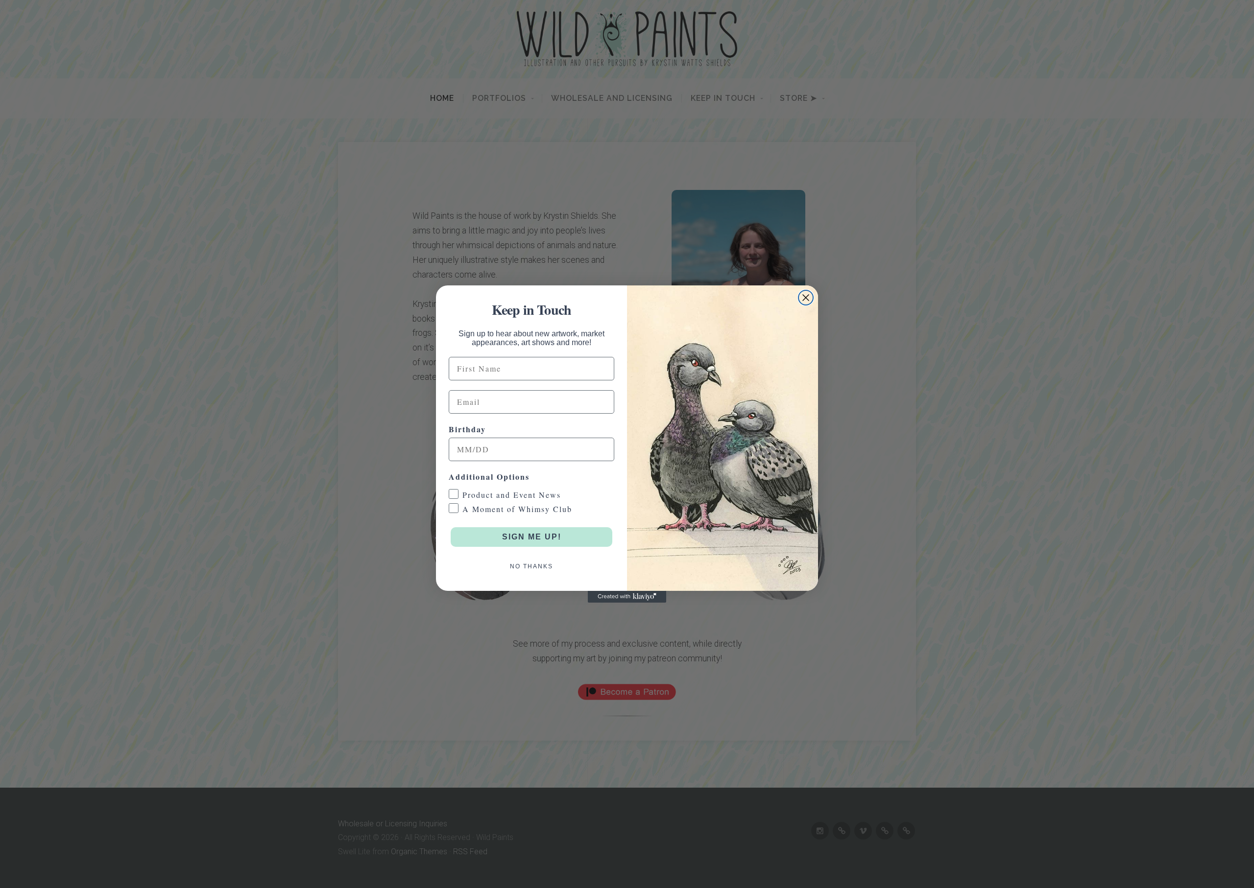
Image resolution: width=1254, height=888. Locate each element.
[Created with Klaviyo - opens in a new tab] (627, 597)
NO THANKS (531, 566)
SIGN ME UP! (531, 537)
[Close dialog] (805, 297)
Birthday (467, 429)
